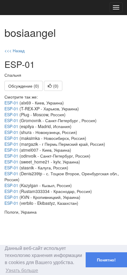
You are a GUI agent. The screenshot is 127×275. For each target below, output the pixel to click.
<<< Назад (14, 50)
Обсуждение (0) (23, 86)
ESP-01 (11, 103)
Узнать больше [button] (22, 270)
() (55, 86)
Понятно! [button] (106, 260)
